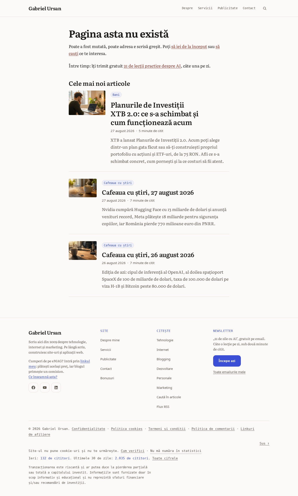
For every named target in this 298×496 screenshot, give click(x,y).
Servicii (205, 8)
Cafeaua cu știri (118, 183)
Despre (187, 8)
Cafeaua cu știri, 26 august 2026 (148, 254)
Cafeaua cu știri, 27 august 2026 (148, 192)
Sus (264, 443)
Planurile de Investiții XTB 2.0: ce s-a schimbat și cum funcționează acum (154, 113)
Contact (249, 8)
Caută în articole (169, 397)
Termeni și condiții (167, 429)
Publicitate (228, 8)
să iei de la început (189, 46)
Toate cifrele (165, 458)
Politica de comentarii (213, 429)
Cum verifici (132, 451)
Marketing (164, 387)
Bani (116, 94)
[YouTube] (45, 387)
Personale (164, 378)
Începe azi (227, 361)
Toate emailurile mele (229, 372)
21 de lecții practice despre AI (152, 66)
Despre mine (110, 340)
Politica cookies (126, 429)
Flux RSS (163, 406)
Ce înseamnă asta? (43, 376)
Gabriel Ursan (45, 8)
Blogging (163, 359)
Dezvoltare (165, 368)
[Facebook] (33, 387)
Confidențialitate (88, 429)
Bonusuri (107, 378)
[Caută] (264, 8)
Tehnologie (165, 340)
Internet (163, 349)
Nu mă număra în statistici (175, 451)
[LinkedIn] (56, 387)
